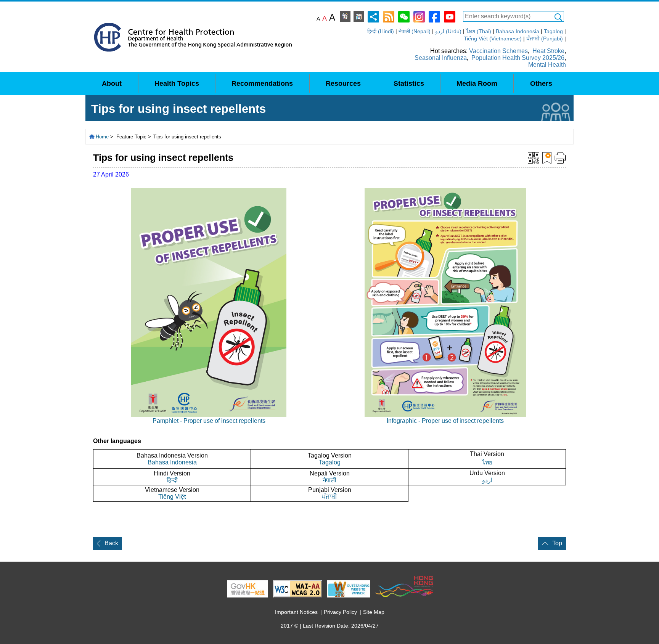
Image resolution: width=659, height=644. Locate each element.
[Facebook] (434, 16)
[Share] (373, 16)
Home (102, 137)
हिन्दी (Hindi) (380, 31)
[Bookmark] (547, 157)
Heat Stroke (548, 51)
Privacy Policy (340, 612)
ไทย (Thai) (478, 31)
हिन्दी (172, 480)
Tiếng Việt (172, 496)
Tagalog (553, 31)
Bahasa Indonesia (517, 31)
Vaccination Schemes (498, 51)
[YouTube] (449, 16)
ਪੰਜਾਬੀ (329, 496)
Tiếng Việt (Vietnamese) (493, 38)
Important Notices (296, 612)
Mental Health (547, 64)
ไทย (487, 462)
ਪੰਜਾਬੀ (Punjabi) (544, 38)
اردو (487, 480)
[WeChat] (404, 16)
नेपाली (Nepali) (415, 31)
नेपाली (329, 480)
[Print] (560, 157)
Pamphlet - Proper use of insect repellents (209, 421)
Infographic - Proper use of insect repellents (445, 421)
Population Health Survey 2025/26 (517, 58)
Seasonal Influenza (441, 58)
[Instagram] (419, 16)
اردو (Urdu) (448, 31)
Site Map (373, 612)
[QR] (533, 157)
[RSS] (388, 16)
